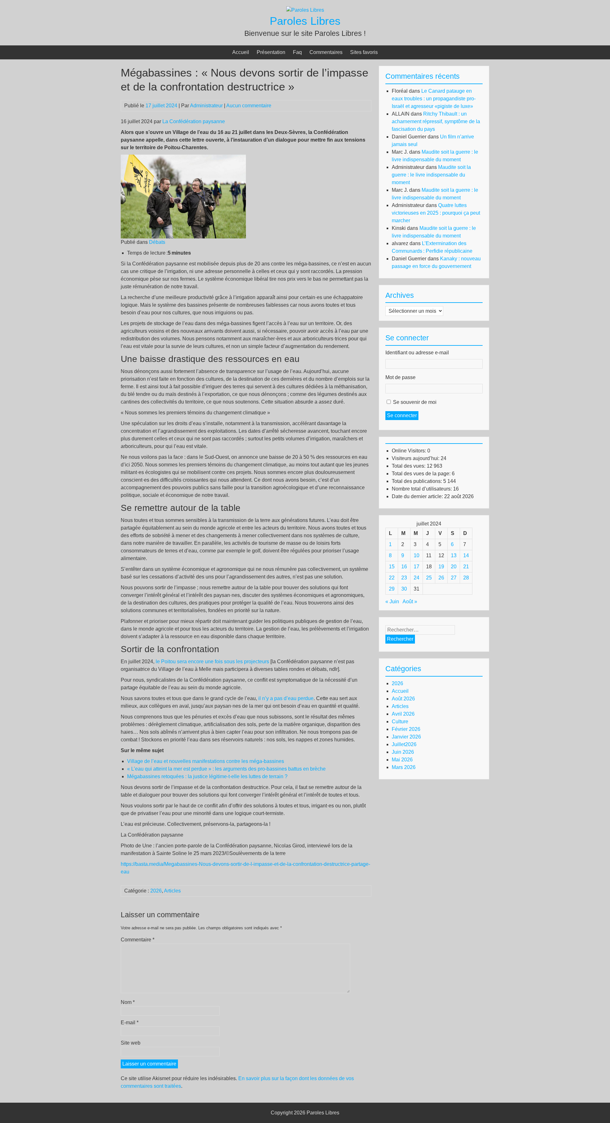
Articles (172, 890)
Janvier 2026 (406, 736)
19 (441, 566)
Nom (128, 1002)
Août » (410, 601)
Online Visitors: (409, 450)
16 (404, 566)
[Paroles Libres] (305, 10)
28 (466, 577)
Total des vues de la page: (422, 473)
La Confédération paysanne (193, 121)
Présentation (271, 52)
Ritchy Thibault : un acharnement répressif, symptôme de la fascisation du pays (436, 121)
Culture (400, 721)
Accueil (240, 52)
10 (416, 555)
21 (466, 566)
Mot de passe (400, 377)
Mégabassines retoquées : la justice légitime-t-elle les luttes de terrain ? (207, 776)
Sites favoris (364, 52)
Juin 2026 (403, 752)
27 (454, 577)
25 (429, 577)
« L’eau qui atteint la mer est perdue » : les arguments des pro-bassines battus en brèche (226, 769)
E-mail (130, 1022)
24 (416, 577)
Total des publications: (417, 481)
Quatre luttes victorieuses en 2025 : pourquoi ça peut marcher (436, 213)
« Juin (392, 601)
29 (392, 589)
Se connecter (402, 415)
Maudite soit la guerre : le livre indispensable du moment (431, 174)
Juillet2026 (404, 744)
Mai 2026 (402, 759)
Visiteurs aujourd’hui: (416, 458)
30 (404, 589)
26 (441, 577)
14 (466, 555)
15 (392, 566)
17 (416, 566)
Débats (157, 242)
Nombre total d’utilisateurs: (422, 488)
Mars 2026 (404, 767)
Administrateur (206, 105)
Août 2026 (403, 698)
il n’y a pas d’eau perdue (286, 698)
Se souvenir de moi (415, 402)
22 (392, 577)
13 (454, 555)
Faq (297, 52)
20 (454, 566)
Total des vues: (409, 466)
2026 (156, 890)
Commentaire (137, 939)
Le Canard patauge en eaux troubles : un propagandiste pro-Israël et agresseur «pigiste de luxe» (434, 98)
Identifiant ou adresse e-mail (417, 352)
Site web (130, 1043)
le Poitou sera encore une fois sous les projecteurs (212, 661)
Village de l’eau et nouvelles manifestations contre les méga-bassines (205, 761)
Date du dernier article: (418, 496)
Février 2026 (406, 729)
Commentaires (325, 52)
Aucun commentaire (248, 105)
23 (404, 577)
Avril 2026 (403, 714)
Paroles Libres (305, 21)
